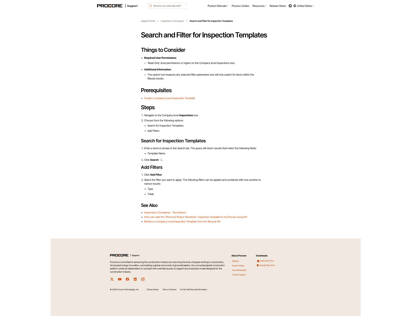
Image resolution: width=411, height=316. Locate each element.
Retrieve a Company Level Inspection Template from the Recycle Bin (182, 221)
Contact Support (239, 274)
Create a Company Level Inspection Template (169, 98)
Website (235, 261)
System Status (238, 265)
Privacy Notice (153, 289)
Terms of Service (169, 289)
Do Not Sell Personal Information (193, 289)
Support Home (148, 21)
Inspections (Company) (172, 21)
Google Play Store (267, 265)
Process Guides (240, 5)
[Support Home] (121, 5)
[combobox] (167, 6)
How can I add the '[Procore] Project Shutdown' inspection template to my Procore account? (195, 217)
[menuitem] (218, 5)
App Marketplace (239, 270)
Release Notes (278, 5)
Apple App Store (267, 261)
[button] (218, 5)
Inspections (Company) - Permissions (165, 212)
